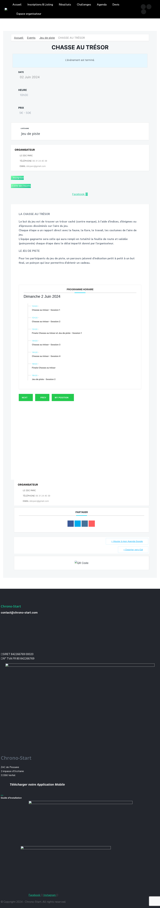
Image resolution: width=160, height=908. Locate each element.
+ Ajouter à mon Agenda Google (127, 541)
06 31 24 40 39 (39, 161)
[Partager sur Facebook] (71, 524)
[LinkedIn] (85, 524)
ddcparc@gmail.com (36, 166)
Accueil (19, 37)
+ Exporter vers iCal (133, 549)
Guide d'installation (11, 798)
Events (31, 37)
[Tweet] (78, 524)
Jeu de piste (47, 37)
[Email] (92, 524)
